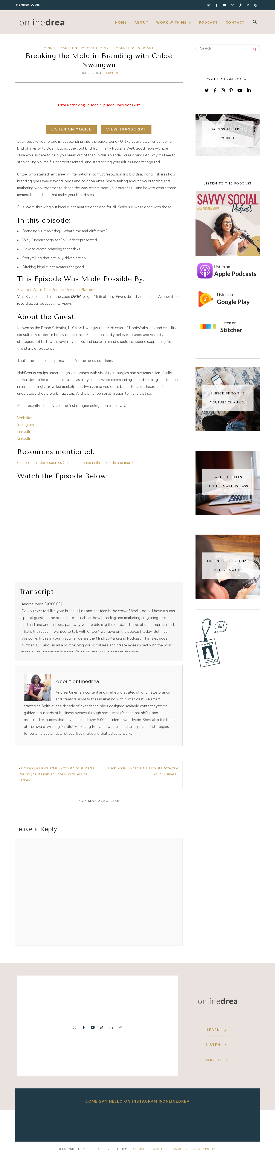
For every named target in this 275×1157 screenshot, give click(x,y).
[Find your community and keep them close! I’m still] (89, 1122)
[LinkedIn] (249, 90)
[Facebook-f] (217, 5)
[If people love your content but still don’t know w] (137, 1122)
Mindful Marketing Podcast (71, 48)
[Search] (255, 50)
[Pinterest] (231, 90)
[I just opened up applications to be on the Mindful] (41, 1122)
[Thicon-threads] (256, 5)
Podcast (208, 22)
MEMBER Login (28, 5)
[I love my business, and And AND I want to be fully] (234, 1122)
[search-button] (255, 22)
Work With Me (171, 22)
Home (121, 22)
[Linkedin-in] (248, 5)
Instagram (25, 424)
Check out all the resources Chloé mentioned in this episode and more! (75, 462)
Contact (235, 22)
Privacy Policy (204, 1149)
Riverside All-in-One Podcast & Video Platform (56, 289)
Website (24, 417)
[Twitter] (207, 90)
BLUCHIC (141, 1149)
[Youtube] (225, 5)
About (141, 22)
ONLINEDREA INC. (94, 1149)
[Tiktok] (240, 5)
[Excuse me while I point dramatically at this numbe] (186, 1122)
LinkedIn (24, 431)
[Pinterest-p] (232, 5)
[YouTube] (239, 90)
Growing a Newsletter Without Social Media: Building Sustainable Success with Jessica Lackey (56, 774)
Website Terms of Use (171, 1149)
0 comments (112, 73)
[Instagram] (209, 5)
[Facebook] (215, 90)
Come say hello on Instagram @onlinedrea (137, 1102)
